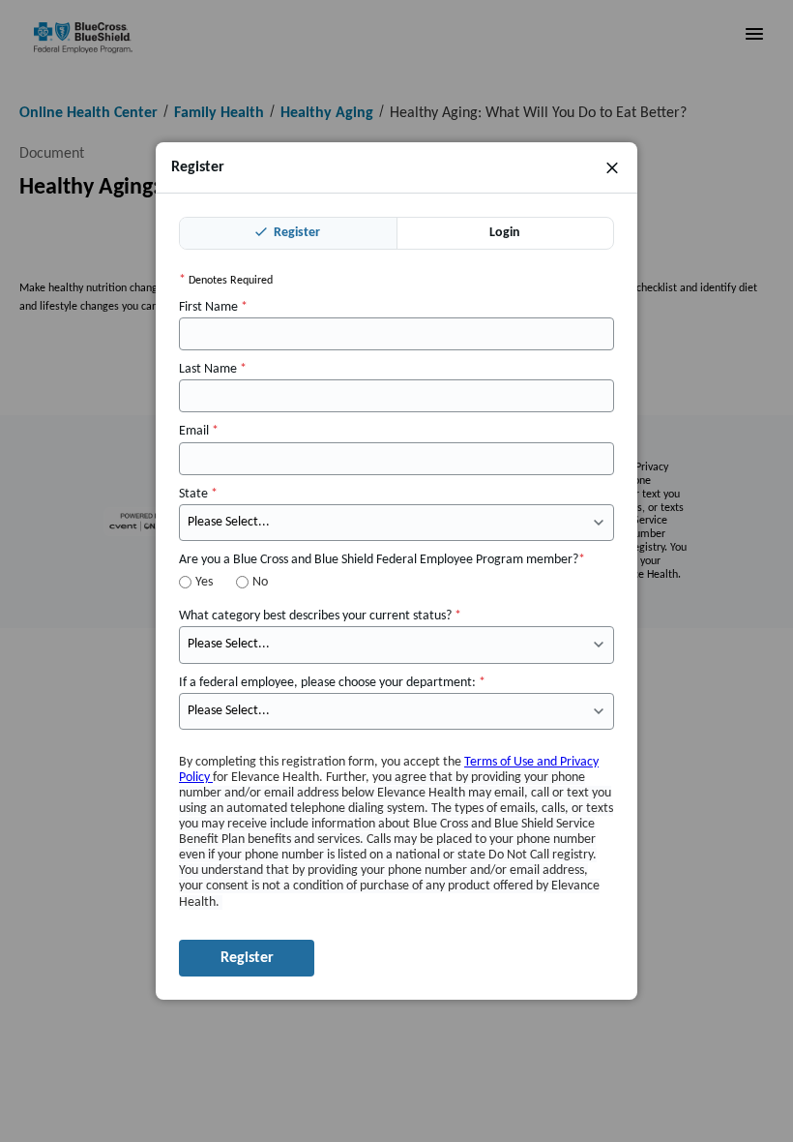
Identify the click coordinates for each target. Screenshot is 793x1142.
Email (199, 431)
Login (504, 232)
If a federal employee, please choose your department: (332, 683)
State (198, 494)
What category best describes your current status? (320, 616)
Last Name (213, 369)
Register (295, 232)
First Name (213, 307)
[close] (612, 167)
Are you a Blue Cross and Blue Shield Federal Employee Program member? (382, 560)
